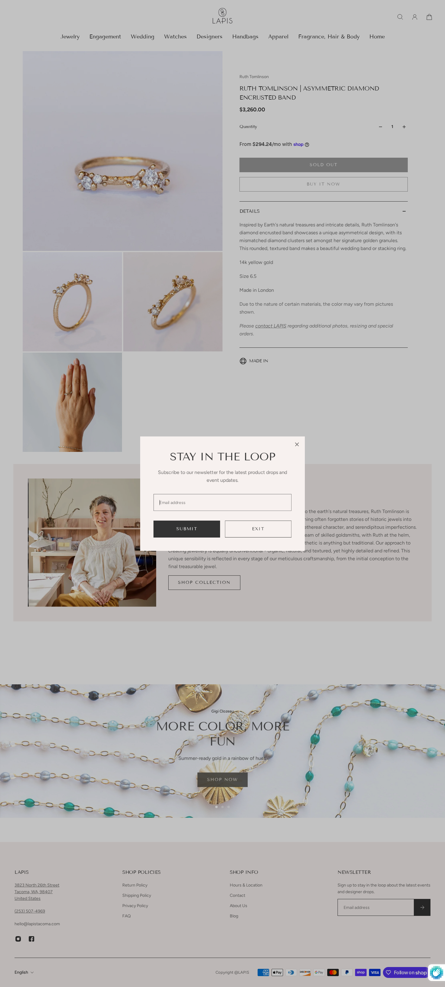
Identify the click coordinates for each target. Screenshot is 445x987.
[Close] (297, 444)
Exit (258, 528)
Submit (186, 528)
